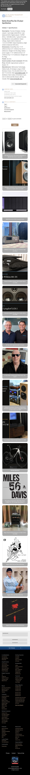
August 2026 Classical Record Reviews (15, 564)
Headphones (17, 672)
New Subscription (18, 744)
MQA (3, 737)
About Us (17, 732)
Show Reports (19, 685)
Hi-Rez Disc (4, 676)
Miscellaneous (18, 673)
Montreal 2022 (18, 694)
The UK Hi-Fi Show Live (19, 735)
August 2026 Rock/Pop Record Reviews (15, 625)
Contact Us (17, 731)
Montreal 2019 (18, 695)
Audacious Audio (18, 679)
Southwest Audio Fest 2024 (20, 697)
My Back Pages (4, 703)
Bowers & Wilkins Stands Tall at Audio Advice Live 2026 (15, 282)
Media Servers (4, 680)
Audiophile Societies (19, 728)
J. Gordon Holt (18, 680)
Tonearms (17, 658)
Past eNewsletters (5, 742)
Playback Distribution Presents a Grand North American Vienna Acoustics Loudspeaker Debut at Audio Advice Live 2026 (15, 409)
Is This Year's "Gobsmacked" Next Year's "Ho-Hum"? (15, 376)
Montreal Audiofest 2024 (20, 699)
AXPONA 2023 (18, 687)
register (10, 118)
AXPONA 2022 (18, 689)
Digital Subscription (19, 745)
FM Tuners (17, 661)
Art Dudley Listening (5, 714)
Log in (4, 118)
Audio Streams (4, 717)
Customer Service (18, 734)
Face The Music (5, 721)
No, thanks (4, 9)
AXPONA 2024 (18, 686)
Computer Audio (5, 679)
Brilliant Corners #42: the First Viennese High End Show (15, 250)
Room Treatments (18, 669)
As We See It (4, 697)
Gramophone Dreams (6, 701)
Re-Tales (3, 707)
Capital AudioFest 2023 (19, 701)
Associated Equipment (21, 84)
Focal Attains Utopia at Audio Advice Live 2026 (15, 440)
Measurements (7, 111)
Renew (16, 746)
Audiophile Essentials (6, 731)
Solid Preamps (4, 666)
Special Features (5, 728)
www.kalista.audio (20, 73)
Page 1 (5, 104)
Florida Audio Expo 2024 (20, 700)
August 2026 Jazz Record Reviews (15, 594)
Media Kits (17, 737)
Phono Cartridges (18, 659)
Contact (13, 753)
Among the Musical (5, 696)
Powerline (17, 668)
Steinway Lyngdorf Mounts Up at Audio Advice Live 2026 (15, 314)
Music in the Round (5, 718)
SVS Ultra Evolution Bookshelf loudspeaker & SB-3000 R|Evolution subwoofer (15, 156)
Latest (15, 125)
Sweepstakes (4, 746)
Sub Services (17, 748)
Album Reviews (4, 690)
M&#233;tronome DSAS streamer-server (15, 219)
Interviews (4, 732)
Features (3, 692)
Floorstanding (4, 656)
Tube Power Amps (5, 665)
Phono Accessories (18, 666)
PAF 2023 (17, 703)
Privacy (16, 738)
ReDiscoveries (4, 706)
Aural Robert (4, 699)
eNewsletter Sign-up (19, 730)
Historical (3, 735)
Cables (16, 665)
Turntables (17, 656)
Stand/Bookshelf (5, 658)
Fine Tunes (4, 722)
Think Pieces (4, 734)
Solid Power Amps (5, 668)
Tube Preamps (4, 663)
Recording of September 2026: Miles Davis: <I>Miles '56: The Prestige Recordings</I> (15, 501)
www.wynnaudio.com (16, 79)
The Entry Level (4, 720)
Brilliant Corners (5, 700)
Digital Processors (5, 677)
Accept (10, 9)
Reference (3, 730)
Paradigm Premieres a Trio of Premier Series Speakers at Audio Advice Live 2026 (15, 188)
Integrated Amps (5, 669)
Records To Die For (5, 689)
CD (2, 675)
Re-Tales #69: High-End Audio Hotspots (15, 345)
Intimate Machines (15, 470)
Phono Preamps (5, 670)
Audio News (4, 740)
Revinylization (4, 708)
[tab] (15, 125)
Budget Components (19, 677)
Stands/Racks (18, 670)
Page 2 (5, 106)
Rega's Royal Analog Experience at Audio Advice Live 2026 (15, 533)
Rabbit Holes (4, 704)
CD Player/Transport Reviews (14, 15)
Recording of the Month (6, 687)
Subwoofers (4, 659)
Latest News (5, 739)
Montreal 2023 (18, 692)
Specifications (7, 107)
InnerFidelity (17, 682)
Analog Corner (4, 713)
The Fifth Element (5, 715)
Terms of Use (17, 739)
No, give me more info (6, 6)
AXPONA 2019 (18, 690)
